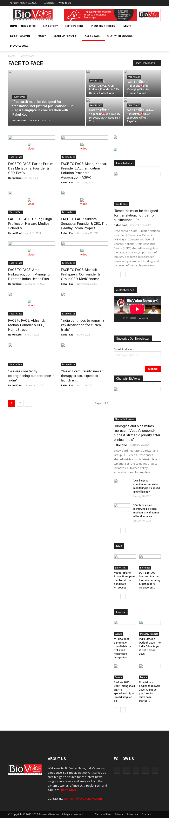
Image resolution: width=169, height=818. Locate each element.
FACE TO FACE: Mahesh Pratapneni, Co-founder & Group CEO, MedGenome (80, 274)
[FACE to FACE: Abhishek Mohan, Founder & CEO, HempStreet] (31, 303)
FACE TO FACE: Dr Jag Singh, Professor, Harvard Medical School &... (30, 223)
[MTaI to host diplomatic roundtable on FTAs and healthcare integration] (125, 628)
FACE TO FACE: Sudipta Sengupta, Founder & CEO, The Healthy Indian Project (84, 223)
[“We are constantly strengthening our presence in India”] (31, 354)
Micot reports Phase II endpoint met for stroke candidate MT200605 (124, 580)
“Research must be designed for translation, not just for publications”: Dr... (136, 215)
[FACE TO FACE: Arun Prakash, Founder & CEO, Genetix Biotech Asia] (104, 83)
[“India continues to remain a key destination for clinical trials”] (84, 303)
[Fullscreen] (156, 318)
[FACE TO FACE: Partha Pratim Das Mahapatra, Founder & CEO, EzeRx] (31, 147)
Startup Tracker (64, 35)
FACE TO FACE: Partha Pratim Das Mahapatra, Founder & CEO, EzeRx (30, 168)
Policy (42, 35)
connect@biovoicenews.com (83, 798)
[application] (137, 309)
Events (126, 25)
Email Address (123, 349)
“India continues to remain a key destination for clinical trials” (82, 325)
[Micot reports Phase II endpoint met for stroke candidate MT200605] (125, 562)
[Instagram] (137, 2)
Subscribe (49, 2)
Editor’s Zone (74, 25)
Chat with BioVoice (120, 35)
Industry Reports (103, 25)
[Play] (119, 318)
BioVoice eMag (19, 45)
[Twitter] (151, 2)
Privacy (119, 814)
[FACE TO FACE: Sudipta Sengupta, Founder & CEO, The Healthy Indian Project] (84, 202)
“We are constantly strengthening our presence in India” (31, 375)
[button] (146, 46)
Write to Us (65, 2)
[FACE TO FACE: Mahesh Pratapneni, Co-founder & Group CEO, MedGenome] (84, 253)
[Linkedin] (144, 2)
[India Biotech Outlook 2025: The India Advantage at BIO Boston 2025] (150, 628)
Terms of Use (103, 814)
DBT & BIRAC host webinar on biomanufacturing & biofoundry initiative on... (150, 580)
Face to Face (92, 35)
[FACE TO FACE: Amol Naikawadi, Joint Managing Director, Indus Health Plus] (31, 253)
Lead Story (50, 25)
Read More (69, 790)
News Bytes (28, 25)
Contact (146, 814)
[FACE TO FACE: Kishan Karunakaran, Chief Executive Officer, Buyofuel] (142, 112)
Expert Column (20, 35)
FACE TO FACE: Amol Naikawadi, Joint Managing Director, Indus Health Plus (29, 274)
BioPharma (121, 567)
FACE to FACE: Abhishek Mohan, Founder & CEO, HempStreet (26, 325)
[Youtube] (158, 2)
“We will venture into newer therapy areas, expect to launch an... (82, 375)
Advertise (132, 814)
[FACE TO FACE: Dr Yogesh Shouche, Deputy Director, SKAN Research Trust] (104, 112)
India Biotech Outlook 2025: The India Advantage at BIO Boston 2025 (150, 646)
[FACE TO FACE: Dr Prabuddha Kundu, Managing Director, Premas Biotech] (142, 83)
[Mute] (151, 318)
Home (13, 25)
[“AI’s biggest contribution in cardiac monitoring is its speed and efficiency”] (122, 484)
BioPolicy (145, 567)
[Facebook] (130, 2)
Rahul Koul (19, 120)
